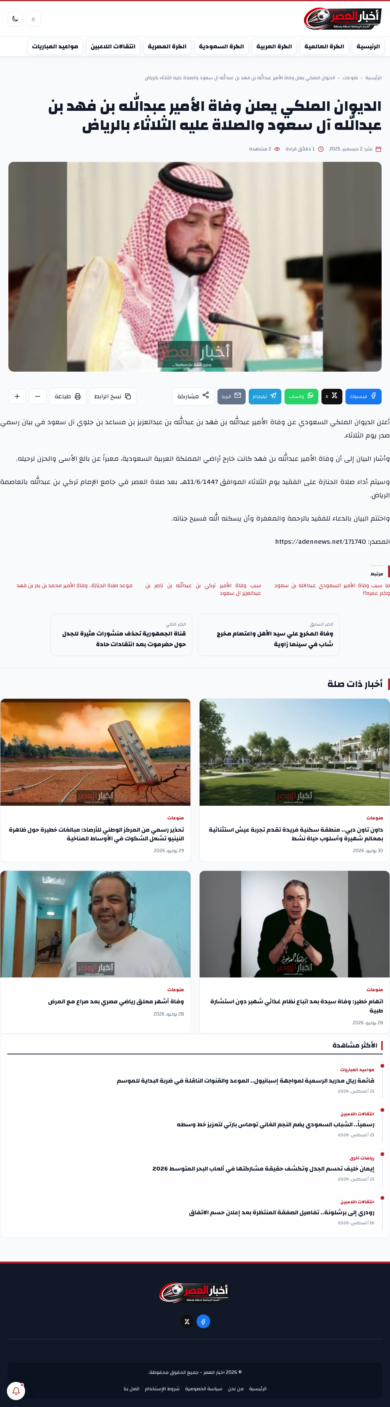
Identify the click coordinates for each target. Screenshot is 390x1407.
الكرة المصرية (167, 46)
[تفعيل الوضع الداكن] (15, 18)
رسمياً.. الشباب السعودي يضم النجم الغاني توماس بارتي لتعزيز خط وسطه (275, 1124)
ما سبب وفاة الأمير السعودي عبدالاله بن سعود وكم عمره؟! (332, 589)
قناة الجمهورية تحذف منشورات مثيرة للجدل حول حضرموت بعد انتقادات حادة (124, 639)
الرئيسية (368, 46)
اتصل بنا (131, 1388)
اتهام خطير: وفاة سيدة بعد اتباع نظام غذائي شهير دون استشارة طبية (296, 1006)
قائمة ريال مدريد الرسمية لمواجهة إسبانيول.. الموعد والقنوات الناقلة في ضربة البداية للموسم (245, 1080)
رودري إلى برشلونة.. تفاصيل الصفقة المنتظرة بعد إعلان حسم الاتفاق (281, 1212)
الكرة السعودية (221, 46)
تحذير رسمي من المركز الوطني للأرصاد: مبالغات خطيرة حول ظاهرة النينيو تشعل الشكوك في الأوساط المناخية (96, 834)
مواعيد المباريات (55, 46)
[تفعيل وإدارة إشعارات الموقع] (16, 1391)
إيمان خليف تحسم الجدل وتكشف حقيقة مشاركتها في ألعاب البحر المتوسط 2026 (263, 1168)
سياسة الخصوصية (203, 1388)
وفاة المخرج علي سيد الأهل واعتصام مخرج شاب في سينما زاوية (275, 639)
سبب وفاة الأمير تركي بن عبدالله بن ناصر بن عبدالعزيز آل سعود (203, 589)
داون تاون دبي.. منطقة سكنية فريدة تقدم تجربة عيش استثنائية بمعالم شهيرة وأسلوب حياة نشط (296, 834)
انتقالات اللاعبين (113, 46)
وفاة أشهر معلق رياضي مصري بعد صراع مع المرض (116, 1001)
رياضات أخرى (362, 1158)
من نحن (236, 1388)
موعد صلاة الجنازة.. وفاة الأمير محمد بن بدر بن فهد (75, 586)
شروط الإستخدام (162, 1388)
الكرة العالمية (324, 46)
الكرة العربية (274, 46)
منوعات (350, 78)
